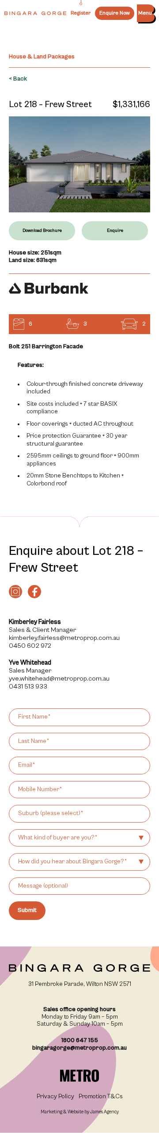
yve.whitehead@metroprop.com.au (59, 678)
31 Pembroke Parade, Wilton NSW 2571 (79, 984)
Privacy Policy (55, 1096)
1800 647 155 (79, 1040)
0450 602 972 (30, 646)
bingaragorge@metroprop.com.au (79, 1047)
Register (81, 13)
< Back (18, 78)
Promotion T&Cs (101, 1096)
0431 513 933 (28, 686)
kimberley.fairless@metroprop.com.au (64, 638)
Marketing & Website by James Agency (80, 1112)
